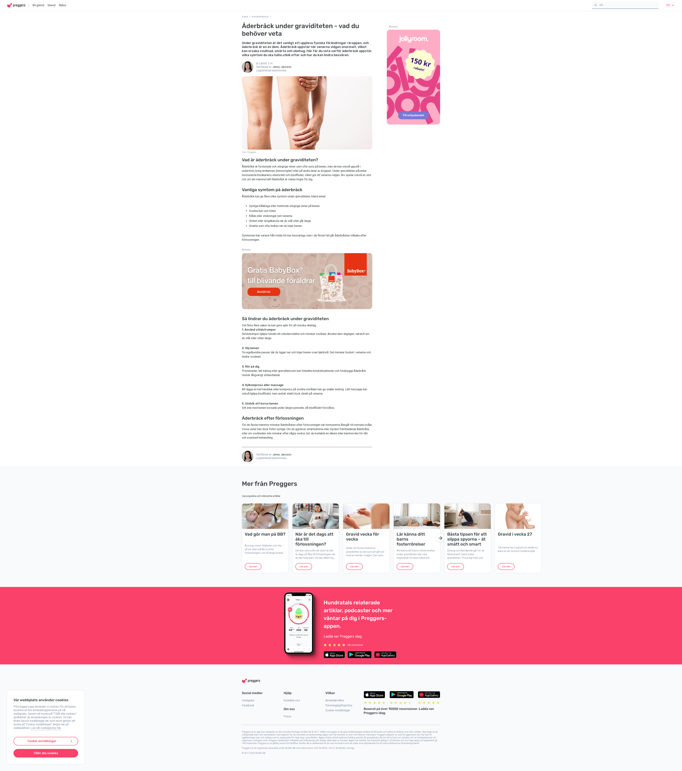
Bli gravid (38, 5)
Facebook (248, 705)
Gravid (51, 5)
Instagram (248, 700)
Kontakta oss (292, 700)
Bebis (62, 5)
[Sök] (595, 4)
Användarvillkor (334, 700)
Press (287, 716)
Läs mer (253, 566)
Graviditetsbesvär (260, 16)
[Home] (16, 5)
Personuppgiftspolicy (338, 705)
